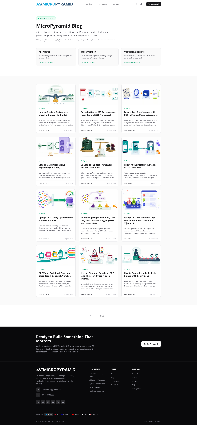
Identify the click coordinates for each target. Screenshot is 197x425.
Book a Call (155, 4)
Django (43, 108)
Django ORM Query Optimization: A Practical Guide (56, 219)
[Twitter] (137, 4)
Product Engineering (96, 391)
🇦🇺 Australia (65, 414)
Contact (134, 377)
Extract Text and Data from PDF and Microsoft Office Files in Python (97, 276)
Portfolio (114, 374)
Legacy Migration (95, 387)
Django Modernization (97, 384)
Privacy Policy (136, 389)
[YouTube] (63, 402)
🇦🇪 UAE (84, 414)
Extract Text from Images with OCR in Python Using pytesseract (140, 113)
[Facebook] (53, 402)
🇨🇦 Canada (75, 414)
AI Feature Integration (97, 380)
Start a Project (150, 344)
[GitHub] (141, 4)
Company (116, 4)
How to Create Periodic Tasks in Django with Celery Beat (140, 274)
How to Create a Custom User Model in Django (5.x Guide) (54, 113)
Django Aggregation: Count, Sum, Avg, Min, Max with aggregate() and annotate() (98, 220)
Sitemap (158, 421)
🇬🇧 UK (56, 414)
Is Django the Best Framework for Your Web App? (96, 166)
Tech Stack (114, 385)
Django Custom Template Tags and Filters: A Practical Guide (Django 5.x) (139, 220)
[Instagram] (58, 402)
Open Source (115, 381)
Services (89, 4)
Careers (134, 381)
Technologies (102, 4)
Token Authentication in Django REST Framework (140, 166)
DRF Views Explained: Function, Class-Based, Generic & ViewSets (55, 274)
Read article (43, 130)
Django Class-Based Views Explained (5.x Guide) (52, 166)
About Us (135, 374)
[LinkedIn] (48, 402)
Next (102, 316)
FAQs (134, 385)
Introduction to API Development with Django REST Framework (98, 113)
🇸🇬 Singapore (93, 414)
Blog (112, 377)
